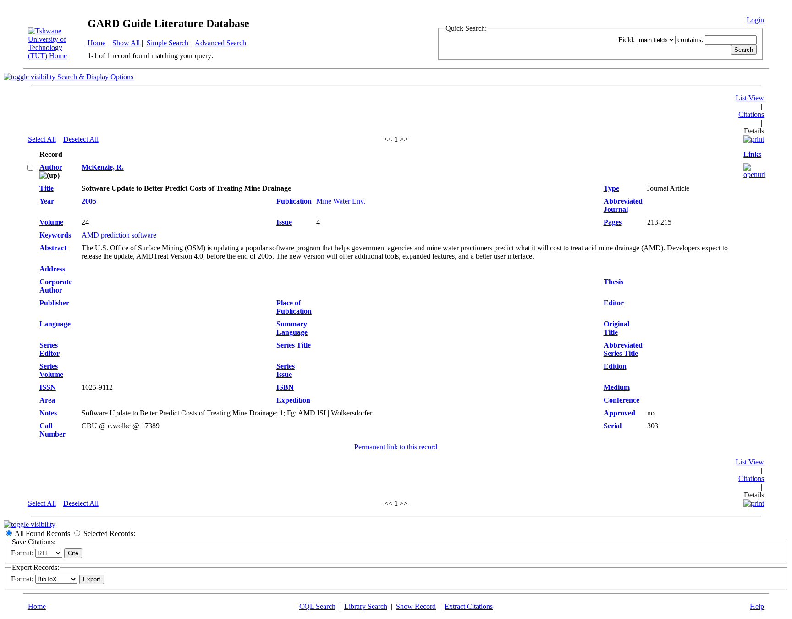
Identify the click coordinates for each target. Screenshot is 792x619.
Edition (615, 366)
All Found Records (42, 533)
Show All (126, 43)
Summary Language (292, 328)
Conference (621, 400)
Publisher (54, 303)
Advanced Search (220, 43)
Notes (48, 413)
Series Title (293, 345)
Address (52, 269)
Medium (617, 387)
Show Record (416, 606)
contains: (690, 40)
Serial (613, 426)
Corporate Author (55, 286)
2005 (89, 201)
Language (55, 324)
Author (50, 167)
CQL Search (317, 606)
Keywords (55, 235)
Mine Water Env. (340, 201)
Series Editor (49, 349)
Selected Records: (109, 533)
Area (47, 400)
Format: (22, 553)
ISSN (47, 387)
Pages (613, 222)
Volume (51, 222)
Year (46, 201)
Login (755, 20)
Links (752, 154)
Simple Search (167, 43)
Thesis (613, 282)
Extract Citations (469, 606)
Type (611, 188)
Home (96, 43)
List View (750, 98)
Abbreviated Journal (623, 205)
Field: (626, 40)
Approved (619, 413)
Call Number (52, 430)
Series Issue (285, 370)
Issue (284, 222)
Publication (294, 201)
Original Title (616, 328)
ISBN (285, 387)
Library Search (365, 606)
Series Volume (51, 370)
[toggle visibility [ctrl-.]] (29, 524)
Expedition (293, 400)
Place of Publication (294, 307)
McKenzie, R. (103, 167)
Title (46, 188)
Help (757, 606)
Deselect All (81, 139)
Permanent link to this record (395, 447)
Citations (751, 114)
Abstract (52, 248)
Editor (614, 303)
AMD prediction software (119, 235)
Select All (42, 139)
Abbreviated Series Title (623, 349)
